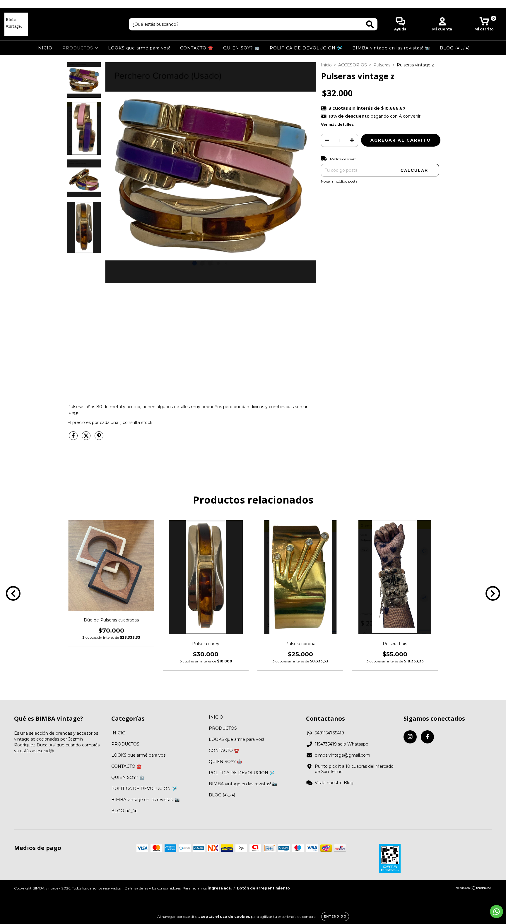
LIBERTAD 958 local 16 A (253, 4)
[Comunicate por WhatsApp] (496, 911)
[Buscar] (370, 24)
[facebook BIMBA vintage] (17, 4)
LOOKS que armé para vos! (139, 48)
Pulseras (381, 65)
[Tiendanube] (473, 888)
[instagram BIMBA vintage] (8, 4)
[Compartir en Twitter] (87, 438)
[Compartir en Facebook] (74, 438)
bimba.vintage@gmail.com (342, 755)
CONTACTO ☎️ (196, 48)
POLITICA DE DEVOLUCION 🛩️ (306, 48)
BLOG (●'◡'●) (455, 48)
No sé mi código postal (339, 181)
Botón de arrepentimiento (263, 888)
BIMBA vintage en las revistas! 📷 (391, 48)
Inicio (326, 65)
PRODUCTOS (78, 48)
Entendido (335, 916)
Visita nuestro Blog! (334, 782)
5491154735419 (329, 733)
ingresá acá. (220, 888)
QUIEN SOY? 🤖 (241, 48)
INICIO (44, 48)
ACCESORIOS (352, 65)
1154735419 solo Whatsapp (341, 744)
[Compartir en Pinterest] (99, 438)
